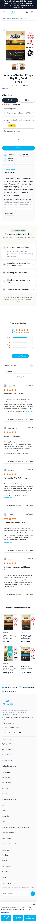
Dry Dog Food (6, 744)
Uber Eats (5, 855)
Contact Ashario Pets (24, 297)
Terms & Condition (8, 833)
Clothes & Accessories (9, 766)
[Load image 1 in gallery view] (15, 66)
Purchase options (9, 109)
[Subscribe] (33, 893)
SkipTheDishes (6, 866)
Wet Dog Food (6, 749)
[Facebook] (9, 732)
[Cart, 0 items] (32, 12)
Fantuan (4, 877)
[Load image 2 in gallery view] (22, 66)
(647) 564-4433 (9, 723)
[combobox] (25, 377)
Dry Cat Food (6, 777)
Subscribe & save (12, 122)
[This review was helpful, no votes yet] (27, 419)
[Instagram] (4, 732)
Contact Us (5, 816)
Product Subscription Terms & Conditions (15, 827)
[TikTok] (14, 732)
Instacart (4, 860)
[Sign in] (27, 12)
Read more (29, 411)
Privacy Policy (6, 838)
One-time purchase (15, 113)
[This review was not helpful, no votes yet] (31, 419)
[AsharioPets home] (15, 12)
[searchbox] (16, 365)
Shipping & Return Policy (10, 844)
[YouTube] (20, 732)
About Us (5, 810)
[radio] (5, 113)
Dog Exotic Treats (7, 755)
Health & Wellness (7, 760)
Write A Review (20, 356)
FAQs (3, 821)
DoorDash (5, 872)
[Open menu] (4, 12)
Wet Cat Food (6, 783)
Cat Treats (5, 788)
